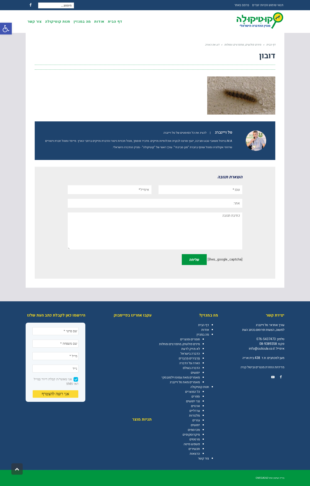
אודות (205, 329)
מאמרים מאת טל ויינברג (185, 382)
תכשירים (194, 449)
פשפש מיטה (192, 444)
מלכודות (194, 415)
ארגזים (195, 406)
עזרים (196, 420)
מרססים (194, 439)
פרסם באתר (241, 5)
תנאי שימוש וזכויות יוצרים (267, 5)
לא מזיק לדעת (190, 348)
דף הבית (203, 325)
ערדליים (194, 410)
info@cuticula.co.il (262, 348)
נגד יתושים (193, 401)
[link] (281, 377)
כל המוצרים (192, 391)
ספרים (196, 396)
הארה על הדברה (189, 363)
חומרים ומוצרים (190, 339)
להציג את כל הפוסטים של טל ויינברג (185, 133)
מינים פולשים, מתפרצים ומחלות (179, 344)
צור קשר (203, 458)
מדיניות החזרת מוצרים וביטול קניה (262, 367)
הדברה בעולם (191, 368)
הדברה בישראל (190, 353)
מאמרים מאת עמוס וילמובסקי (181, 377)
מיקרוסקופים (191, 434)
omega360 (262, 478)
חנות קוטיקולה (199, 387)
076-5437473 (266, 339)
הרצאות (195, 453)
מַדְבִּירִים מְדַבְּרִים (189, 358)
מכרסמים (194, 429)
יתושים (195, 372)
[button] (6, 28)
